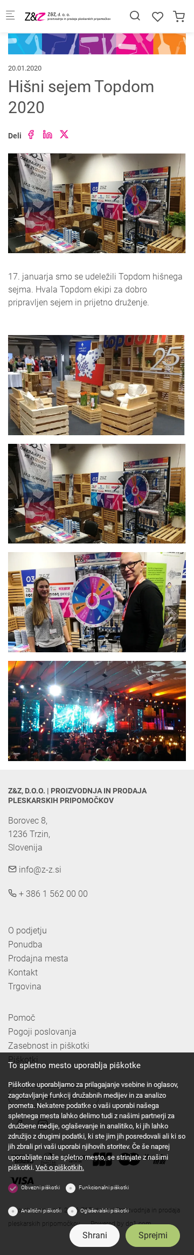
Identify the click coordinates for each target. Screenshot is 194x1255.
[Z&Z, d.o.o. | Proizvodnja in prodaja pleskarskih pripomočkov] (68, 16)
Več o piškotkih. (60, 1167)
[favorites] (158, 17)
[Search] (135, 16)
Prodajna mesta (38, 958)
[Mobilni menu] (10, 16)
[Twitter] (64, 135)
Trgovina (24, 986)
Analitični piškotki (41, 1211)
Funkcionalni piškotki (104, 1187)
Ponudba (25, 944)
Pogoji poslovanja (42, 1032)
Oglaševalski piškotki (104, 1211)
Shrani (94, 1235)
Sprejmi (153, 1235)
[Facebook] (30, 135)
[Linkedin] (47, 135)
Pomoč (21, 1018)
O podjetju (27, 930)
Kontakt (23, 972)
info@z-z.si (39, 869)
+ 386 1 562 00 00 (52, 894)
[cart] (179, 17)
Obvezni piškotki (40, 1187)
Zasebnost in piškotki (48, 1046)
